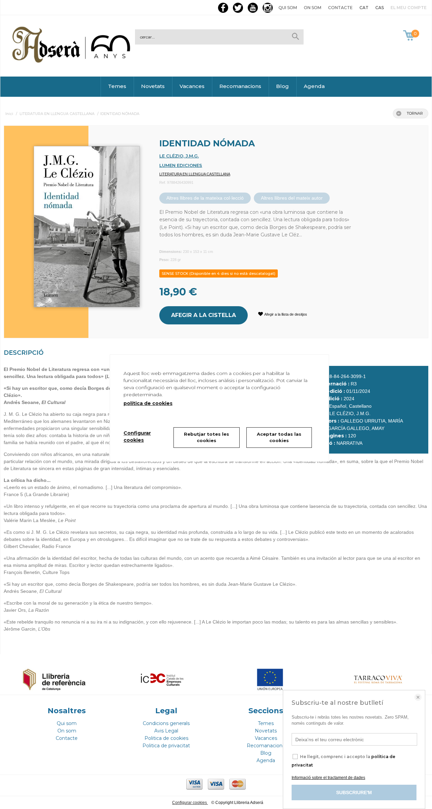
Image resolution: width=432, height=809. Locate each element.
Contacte (340, 7)
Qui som (287, 7)
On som (312, 7)
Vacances (192, 86)
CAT (364, 7)
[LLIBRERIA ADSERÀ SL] (72, 61)
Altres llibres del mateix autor (292, 198)
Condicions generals (166, 723)
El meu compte (408, 7)
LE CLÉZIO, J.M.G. (179, 155)
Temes (117, 86)
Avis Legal (166, 731)
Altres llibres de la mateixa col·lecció (205, 198)
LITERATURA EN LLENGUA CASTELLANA (194, 174)
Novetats (153, 86)
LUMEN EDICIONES (180, 165)
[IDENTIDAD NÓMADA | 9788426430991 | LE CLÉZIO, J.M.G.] (78, 223)
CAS (379, 7)
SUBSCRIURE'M (354, 792)
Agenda (314, 86)
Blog (282, 86)
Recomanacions (240, 86)
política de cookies (148, 403)
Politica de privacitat (166, 746)
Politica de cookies (166, 738)
